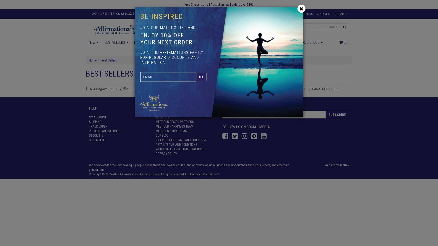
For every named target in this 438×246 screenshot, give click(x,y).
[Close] (301, 9)
